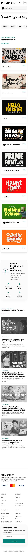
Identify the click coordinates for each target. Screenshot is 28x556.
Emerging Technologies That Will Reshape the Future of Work (13, 340)
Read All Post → (5, 314)
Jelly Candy (6, 249)
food (20, 26)
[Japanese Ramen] (14, 81)
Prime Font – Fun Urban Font (11, 171)
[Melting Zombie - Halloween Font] (14, 211)
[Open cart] (19, 3)
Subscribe (14, 541)
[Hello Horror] (14, 107)
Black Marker (6, 67)
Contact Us (18, 521)
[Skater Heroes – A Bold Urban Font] (14, 133)
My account (18, 516)
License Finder (5, 513)
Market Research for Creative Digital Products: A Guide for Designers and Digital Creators (13, 374)
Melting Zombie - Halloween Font (11, 222)
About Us (17, 513)
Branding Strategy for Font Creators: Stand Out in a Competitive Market (12, 442)
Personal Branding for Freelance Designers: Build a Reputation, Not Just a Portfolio (14, 408)
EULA (2, 519)
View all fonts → (5, 43)
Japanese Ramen (8, 93)
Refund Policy (19, 503)
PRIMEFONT (9, 2)
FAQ (16, 500)
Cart (16, 519)
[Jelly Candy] (14, 237)
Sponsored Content (6, 521)
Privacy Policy (5, 516)
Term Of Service (19, 506)
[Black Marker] (14, 55)
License (3, 506)
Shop (2, 497)
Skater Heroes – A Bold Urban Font (11, 144)
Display (13, 26)
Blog (2, 503)
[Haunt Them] (14, 185)
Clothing (5, 26)
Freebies (3, 500)
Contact (17, 497)
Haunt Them (6, 197)
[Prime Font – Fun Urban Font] (14, 159)
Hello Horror (6, 119)
